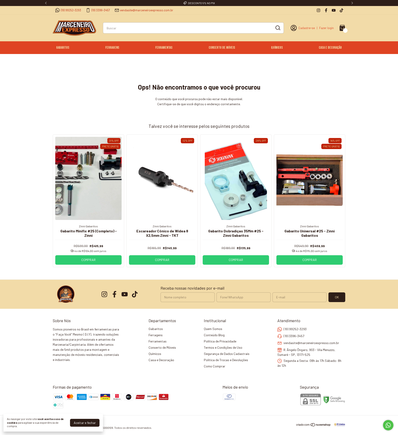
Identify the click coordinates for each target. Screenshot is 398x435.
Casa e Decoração (330, 47)
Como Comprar (214, 366)
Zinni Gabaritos (88, 226)
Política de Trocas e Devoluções (226, 360)
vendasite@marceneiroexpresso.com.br (146, 10)
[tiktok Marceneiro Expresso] (341, 10)
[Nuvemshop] (313, 425)
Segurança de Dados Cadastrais (226, 354)
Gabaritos (62, 47)
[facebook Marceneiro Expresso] (326, 10)
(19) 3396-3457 (100, 10)
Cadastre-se (306, 28)
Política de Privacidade (220, 341)
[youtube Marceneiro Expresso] (333, 10)
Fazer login (326, 28)
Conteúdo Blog (214, 335)
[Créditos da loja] (338, 425)
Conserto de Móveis (222, 47)
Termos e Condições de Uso (223, 347)
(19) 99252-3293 (71, 10)
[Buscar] (277, 27)
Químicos (277, 47)
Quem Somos (213, 329)
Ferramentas (164, 47)
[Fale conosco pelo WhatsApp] (388, 425)
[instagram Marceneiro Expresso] (318, 10)
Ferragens (112, 47)
